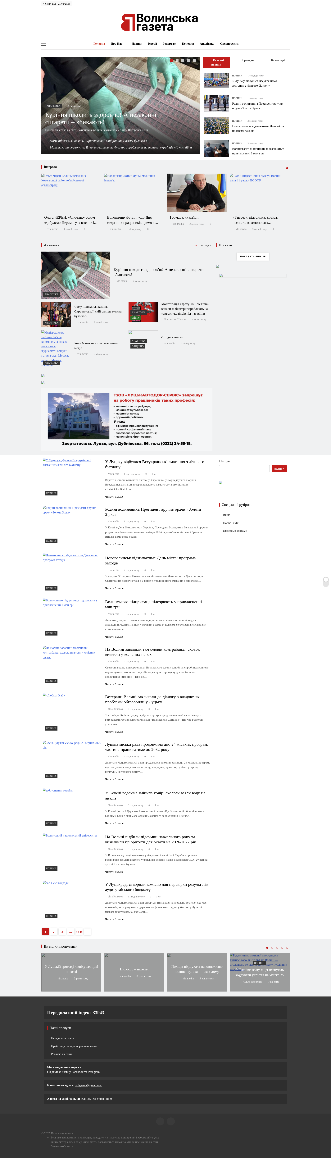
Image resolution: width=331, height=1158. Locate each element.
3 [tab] (183, 61)
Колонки (188, 43)
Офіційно (138, 346)
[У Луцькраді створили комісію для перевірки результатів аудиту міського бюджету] (72, 900)
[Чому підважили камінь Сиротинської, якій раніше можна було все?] (56, 314)
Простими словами (235, 530)
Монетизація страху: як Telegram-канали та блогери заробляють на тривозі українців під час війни (121, 147)
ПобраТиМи (230, 522)
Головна (99, 43)
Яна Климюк (115, 709)
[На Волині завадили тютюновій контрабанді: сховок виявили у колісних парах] (72, 665)
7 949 (79, 931)
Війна (135, 318)
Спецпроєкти (229, 43)
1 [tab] (172, 61)
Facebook (78, 1072)
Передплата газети (63, 1038)
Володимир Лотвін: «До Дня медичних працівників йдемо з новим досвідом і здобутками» (131, 222)
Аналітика (207, 43)
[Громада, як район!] (197, 193)
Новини (137, 43)
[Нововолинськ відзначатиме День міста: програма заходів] (216, 125)
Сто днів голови (172, 337)
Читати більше (114, 496)
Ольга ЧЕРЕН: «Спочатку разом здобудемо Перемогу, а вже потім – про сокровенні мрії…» (70, 222)
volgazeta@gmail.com (88, 1085)
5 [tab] (195, 61)
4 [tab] (189, 61)
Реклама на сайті (61, 1053)
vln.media (52, 229)
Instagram (93, 1072)
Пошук (224, 461)
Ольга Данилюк (252, 981)
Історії (152, 43)
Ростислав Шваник (175, 319)
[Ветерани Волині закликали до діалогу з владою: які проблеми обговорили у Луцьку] (72, 712)
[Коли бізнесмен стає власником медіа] (56, 348)
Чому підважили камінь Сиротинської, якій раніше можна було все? (98, 141)
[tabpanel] (120, 105)
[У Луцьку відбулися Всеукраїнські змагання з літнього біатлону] (216, 80)
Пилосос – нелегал (134, 969)
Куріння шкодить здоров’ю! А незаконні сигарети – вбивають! (100, 118)
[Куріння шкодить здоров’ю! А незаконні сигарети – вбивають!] (75, 275)
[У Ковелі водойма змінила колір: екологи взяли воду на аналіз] (72, 807)
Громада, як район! (185, 217)
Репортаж (169, 43)
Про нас (116, 43)
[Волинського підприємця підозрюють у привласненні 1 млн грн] (216, 148)
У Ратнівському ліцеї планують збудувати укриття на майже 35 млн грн (259, 975)
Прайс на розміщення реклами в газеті (75, 1046)
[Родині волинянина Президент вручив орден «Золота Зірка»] (216, 103)
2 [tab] (177, 61)
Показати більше (253, 256)
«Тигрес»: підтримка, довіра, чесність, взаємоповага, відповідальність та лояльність (256, 222)
